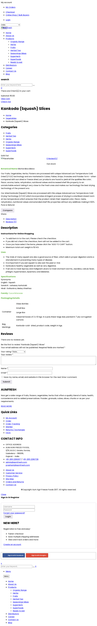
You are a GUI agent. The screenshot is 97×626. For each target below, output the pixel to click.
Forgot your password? (14, 513)
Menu (8, 571)
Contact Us (13, 619)
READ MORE (6, 406)
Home (8, 115)
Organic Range (13, 142)
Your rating (7, 351)
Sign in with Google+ (38, 555)
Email (4, 372)
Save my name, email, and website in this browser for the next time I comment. (40, 377)
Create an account (12, 544)
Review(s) (52, 158)
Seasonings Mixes (14, 145)
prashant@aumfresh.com (18, 465)
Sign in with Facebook (15, 555)
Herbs (8, 139)
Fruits (8, 133)
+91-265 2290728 (30, 459)
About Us (12, 584)
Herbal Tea (11, 136)
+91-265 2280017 (13, 459)
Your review (7, 354)
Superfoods (11, 150)
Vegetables (11, 118)
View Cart (5, 98)
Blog (10, 622)
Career (11, 616)
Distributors (13, 613)
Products (12, 587)
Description (11, 219)
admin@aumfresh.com (16, 462)
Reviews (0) (11, 221)
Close (3, 494)
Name (4, 368)
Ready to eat (19, 610)
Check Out (6, 101)
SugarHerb (11, 147)
